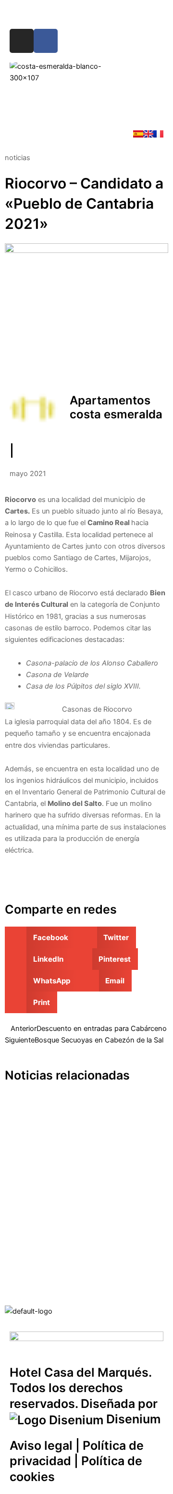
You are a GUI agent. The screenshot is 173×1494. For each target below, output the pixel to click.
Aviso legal (41, 1445)
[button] (86, 100)
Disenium (132, 1419)
